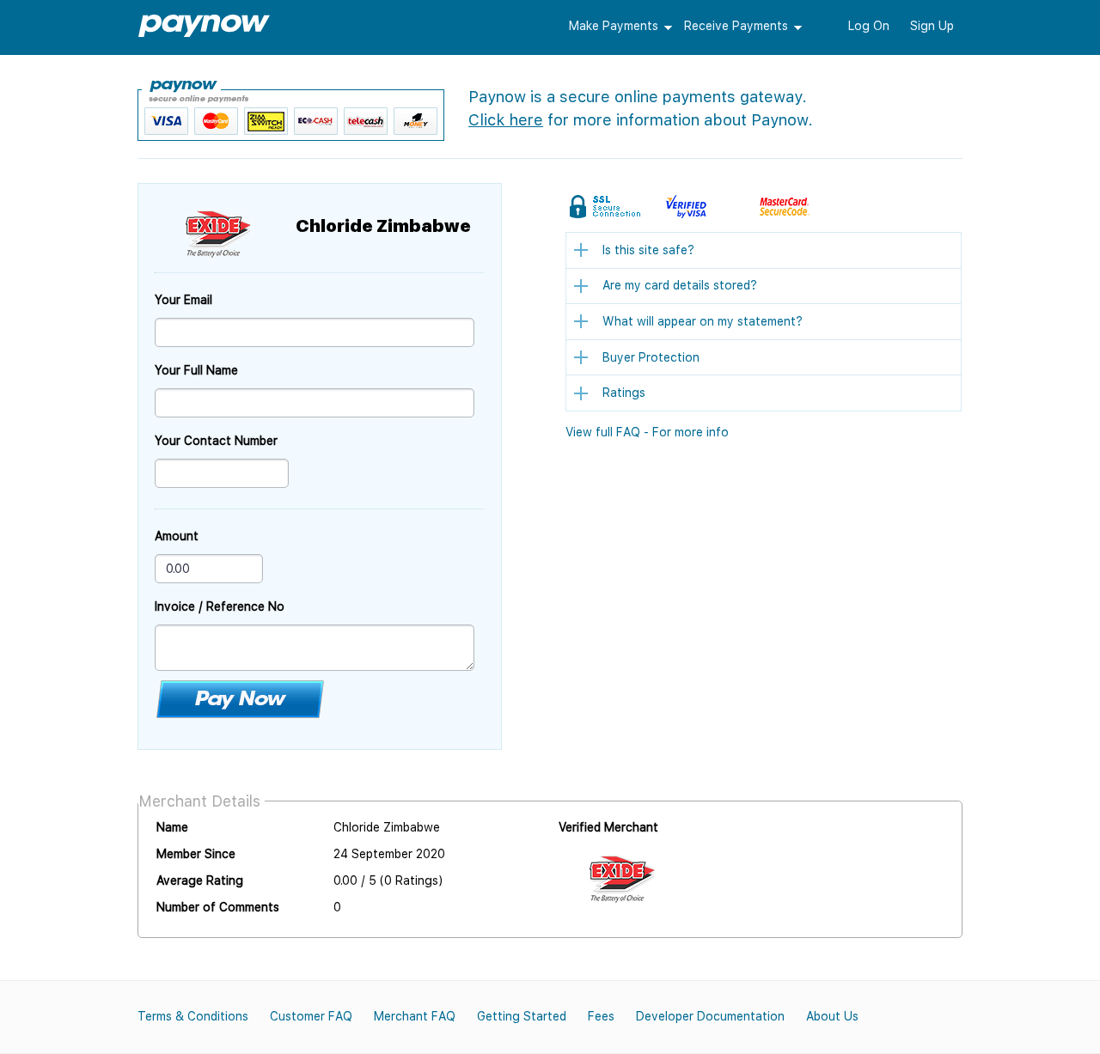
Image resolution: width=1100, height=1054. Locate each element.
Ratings (623, 392)
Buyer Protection (651, 357)
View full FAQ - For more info (647, 432)
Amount (177, 536)
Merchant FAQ (414, 1016)
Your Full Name (196, 370)
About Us (832, 1016)
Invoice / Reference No (219, 606)
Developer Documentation (710, 1016)
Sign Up (932, 26)
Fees (601, 1016)
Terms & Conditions (193, 1016)
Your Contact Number (216, 441)
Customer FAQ (311, 1016)
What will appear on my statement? (702, 321)
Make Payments (613, 26)
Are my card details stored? (679, 285)
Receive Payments (736, 26)
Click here (505, 120)
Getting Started (521, 1016)
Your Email (183, 300)
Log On (868, 26)
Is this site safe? (648, 250)
